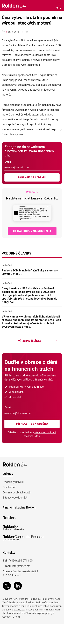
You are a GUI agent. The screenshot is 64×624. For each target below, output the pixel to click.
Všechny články (29, 341)
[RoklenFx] (13, 528)
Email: (7, 162)
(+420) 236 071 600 (21, 560)
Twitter (7, 586)
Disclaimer (9, 487)
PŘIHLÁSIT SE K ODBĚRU (32, 177)
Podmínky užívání (13, 482)
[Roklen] (9, 517)
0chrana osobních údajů (17, 492)
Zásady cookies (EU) (15, 497)
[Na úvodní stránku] (14, 5)
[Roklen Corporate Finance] (23, 538)
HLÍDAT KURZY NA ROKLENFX (32, 231)
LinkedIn (18, 586)
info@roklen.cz (21, 566)
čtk (3, 31)
